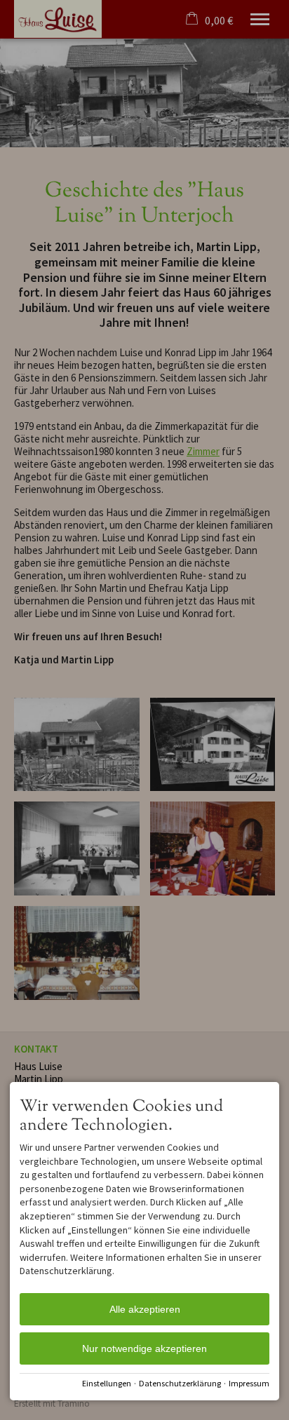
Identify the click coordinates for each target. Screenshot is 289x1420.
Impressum (249, 1383)
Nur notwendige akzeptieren (144, 1348)
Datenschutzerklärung (180, 1383)
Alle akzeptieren (144, 1309)
